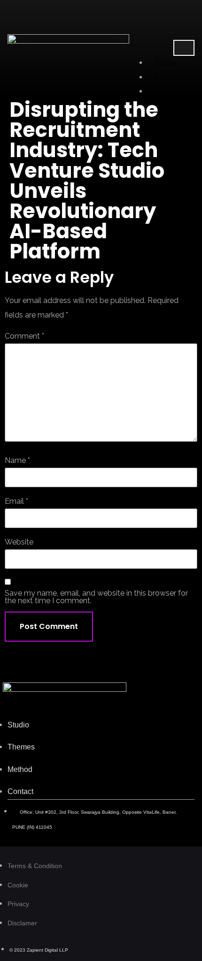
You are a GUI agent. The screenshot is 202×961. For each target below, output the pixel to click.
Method (168, 91)
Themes (169, 77)
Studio (166, 63)
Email (16, 501)
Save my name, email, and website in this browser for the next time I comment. (96, 597)
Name (17, 460)
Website (19, 542)
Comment (24, 336)
